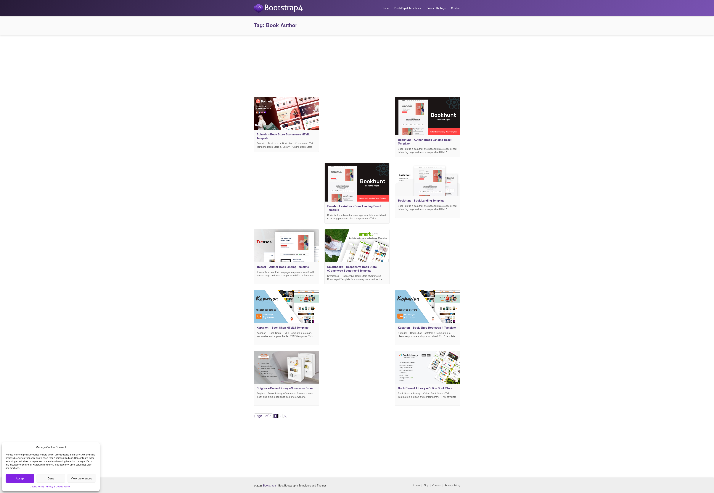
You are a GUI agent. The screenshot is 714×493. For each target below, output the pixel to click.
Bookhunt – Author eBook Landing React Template (424, 141)
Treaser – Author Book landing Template (283, 267)
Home (385, 8)
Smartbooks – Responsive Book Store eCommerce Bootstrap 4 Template (352, 269)
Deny (51, 478)
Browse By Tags (436, 8)
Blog (426, 485)
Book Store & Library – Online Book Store (425, 388)
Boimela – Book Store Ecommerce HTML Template (283, 136)
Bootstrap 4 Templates (407, 8)
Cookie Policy (37, 486)
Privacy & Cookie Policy (58, 486)
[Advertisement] (357, 65)
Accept (20, 478)
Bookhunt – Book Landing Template (421, 200)
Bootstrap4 (269, 485)
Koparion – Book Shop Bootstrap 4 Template (427, 327)
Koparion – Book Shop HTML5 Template (282, 327)
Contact (455, 8)
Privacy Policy (452, 485)
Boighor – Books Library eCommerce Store (285, 388)
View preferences (81, 478)
